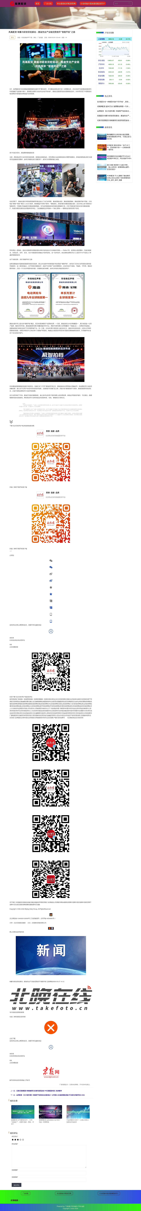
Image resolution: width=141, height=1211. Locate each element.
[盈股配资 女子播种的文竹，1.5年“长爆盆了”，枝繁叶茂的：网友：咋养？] (22, 1112)
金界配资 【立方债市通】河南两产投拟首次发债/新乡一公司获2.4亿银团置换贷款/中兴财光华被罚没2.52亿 (50, 1095)
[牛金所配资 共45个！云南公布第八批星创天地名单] (78, 1112)
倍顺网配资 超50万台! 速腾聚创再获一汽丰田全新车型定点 (118, 106)
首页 (37, 3)
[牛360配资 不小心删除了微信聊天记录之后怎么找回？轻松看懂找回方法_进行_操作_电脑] (102, 178)
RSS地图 (74, 1206)
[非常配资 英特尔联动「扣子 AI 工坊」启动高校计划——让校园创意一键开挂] (102, 147)
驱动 (12, 37)
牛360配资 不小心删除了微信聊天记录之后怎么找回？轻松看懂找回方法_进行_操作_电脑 (118, 177)
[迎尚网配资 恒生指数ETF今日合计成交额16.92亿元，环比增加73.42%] (102, 157)
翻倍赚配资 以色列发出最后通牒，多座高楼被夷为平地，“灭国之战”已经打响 (119, 136)
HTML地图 (80, 1206)
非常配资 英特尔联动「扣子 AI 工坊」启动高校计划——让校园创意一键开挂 (118, 147)
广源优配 (48, 3)
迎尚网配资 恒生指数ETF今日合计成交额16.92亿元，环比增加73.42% (119, 157)
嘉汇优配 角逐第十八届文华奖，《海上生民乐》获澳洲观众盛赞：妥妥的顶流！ (118, 167)
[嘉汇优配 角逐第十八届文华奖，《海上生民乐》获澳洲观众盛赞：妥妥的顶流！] (102, 167)
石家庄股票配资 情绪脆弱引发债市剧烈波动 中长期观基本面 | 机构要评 (39, 1091)
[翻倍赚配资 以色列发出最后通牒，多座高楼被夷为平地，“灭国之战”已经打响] (102, 136)
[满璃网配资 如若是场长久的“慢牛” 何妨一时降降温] (50, 1112)
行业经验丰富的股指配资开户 (93, 3)
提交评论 (16, 1185)
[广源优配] (19, 3)
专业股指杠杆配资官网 (66, 3)
